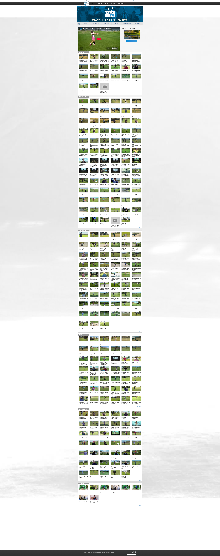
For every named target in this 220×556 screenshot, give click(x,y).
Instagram (135, 552)
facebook (132, 552)
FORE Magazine (98, 552)
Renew (100, 3)
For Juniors (137, 23)
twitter (133, 552)
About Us (85, 552)
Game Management (127, 23)
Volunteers (103, 552)
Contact (89, 552)
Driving (85, 23)
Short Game (106, 23)
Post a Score (112, 0)
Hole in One (108, 552)
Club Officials (129, 0)
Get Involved (89, 6)
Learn (113, 3)
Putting (116, 23)
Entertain (121, 3)
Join (92, 3)
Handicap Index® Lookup (120, 0)
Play (106, 3)
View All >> (139, 94)
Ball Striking (96, 23)
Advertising (93, 552)
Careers (112, 552)
